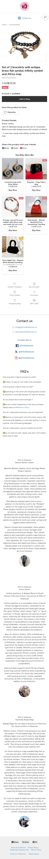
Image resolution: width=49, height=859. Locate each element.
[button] (10, 112)
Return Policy (24, 407)
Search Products (15, 287)
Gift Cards (34, 303)
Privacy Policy (33, 848)
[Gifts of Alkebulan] (24, 6)
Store (4, 24)
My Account (34, 287)
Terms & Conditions (18, 848)
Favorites (34, 295)
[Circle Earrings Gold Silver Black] (12, 168)
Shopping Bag (15, 303)
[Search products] (45, 17)
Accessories (15, 24)
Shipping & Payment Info (19, 850)
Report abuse (34, 854)
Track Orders (14, 295)
